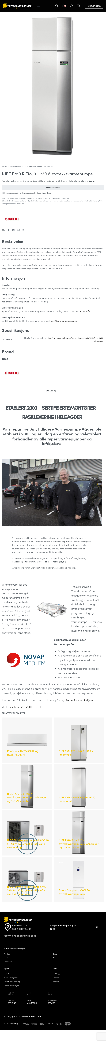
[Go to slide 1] (61, 862)
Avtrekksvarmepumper (11, 166)
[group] (79, 879)
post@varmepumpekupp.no (64, 320)
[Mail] (18, 230)
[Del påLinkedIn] (13, 230)
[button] (53, 391)
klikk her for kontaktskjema (79, 700)
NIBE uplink (21, 203)
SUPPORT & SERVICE (53, 1001)
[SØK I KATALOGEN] (56, 5)
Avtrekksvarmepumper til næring (39, 166)
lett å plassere (93, 201)
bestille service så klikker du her (26, 707)
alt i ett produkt (13, 201)
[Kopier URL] (23, 230)
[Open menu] (38, 6)
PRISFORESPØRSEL (53, 187)
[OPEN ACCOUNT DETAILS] (71, 5)
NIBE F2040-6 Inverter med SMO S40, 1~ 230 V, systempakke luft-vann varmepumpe (26, 890)
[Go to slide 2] (62, 862)
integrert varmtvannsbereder (53, 201)
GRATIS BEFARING (12, 1001)
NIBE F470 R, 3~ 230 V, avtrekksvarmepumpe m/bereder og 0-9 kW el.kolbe (27, 797)
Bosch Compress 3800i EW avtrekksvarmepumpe (74, 892)
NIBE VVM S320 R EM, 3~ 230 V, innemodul (77, 799)
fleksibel (39, 201)
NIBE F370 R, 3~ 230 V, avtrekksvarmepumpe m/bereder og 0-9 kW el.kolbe (78, 843)
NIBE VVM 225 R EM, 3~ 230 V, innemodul (76, 752)
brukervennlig (25, 201)
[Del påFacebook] (8, 230)
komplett (84, 201)
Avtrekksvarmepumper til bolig (37, 198)
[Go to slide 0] (59, 862)
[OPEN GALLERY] (53, 86)
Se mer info (84, 311)
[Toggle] (92, 181)
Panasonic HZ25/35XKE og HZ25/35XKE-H (22, 752)
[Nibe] (11, 219)
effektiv (33, 201)
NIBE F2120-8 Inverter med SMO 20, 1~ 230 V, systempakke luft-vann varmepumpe (28, 843)
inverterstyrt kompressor (72, 201)
